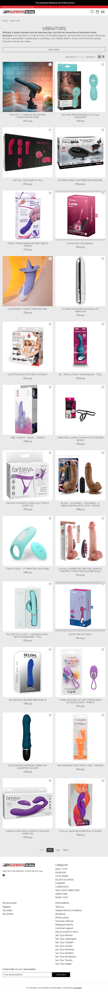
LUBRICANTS (62, 887)
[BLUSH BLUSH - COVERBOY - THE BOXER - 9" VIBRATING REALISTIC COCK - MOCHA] (80, 475)
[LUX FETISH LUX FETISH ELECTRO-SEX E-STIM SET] (28, 347)
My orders (7, 910)
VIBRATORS (61, 894)
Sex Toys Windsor (64, 935)
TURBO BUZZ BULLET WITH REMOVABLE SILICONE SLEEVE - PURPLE (80, 701)
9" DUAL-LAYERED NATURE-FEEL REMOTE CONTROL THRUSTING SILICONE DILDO (80, 570)
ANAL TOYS (61, 869)
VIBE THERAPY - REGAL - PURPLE (27, 437)
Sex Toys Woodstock (65, 956)
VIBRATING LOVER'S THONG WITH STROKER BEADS (80, 438)
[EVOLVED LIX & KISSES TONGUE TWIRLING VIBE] (28, 281)
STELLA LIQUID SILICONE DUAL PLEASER (80, 831)
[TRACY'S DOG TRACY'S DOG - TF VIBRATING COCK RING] (28, 541)
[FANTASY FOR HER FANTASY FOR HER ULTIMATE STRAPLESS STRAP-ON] (28, 803)
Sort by (82, 57)
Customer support (64, 928)
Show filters (54, 49)
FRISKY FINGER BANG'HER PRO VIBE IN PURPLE (28, 244)
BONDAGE (60, 872)
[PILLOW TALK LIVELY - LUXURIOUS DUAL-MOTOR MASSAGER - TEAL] (28, 606)
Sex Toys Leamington (66, 939)
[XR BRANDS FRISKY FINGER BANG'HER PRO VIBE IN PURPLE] (28, 216)
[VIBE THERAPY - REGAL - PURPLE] (28, 410)
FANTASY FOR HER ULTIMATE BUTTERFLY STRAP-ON (27, 504)
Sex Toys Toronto (63, 960)
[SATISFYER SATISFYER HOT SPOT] (80, 606)
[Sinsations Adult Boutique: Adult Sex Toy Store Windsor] (19, 12)
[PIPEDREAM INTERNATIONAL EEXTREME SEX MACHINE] (80, 152)
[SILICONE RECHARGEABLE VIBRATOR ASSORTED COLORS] (28, 738)
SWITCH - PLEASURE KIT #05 (28, 180)
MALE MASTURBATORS (67, 890)
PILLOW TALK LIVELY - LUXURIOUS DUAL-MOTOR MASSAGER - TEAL (27, 635)
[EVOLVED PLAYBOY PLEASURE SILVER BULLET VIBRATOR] (80, 281)
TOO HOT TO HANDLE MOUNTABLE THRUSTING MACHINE (27, 116)
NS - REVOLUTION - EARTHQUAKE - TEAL (80, 374)
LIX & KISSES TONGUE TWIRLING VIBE (27, 309)
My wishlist (8, 914)
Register (7, 907)
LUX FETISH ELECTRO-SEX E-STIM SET (28, 374)
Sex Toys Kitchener (64, 949)
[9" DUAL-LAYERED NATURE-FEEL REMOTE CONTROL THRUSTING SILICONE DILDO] (80, 541)
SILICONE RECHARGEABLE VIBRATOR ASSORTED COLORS (27, 766)
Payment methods (64, 921)
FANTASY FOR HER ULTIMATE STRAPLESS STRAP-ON (27, 832)
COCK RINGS (61, 876)
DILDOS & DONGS (64, 879)
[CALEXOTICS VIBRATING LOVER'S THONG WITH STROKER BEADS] (80, 410)
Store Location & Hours (66, 932)
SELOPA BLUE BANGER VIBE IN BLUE (27, 700)
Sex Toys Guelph (63, 964)
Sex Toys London (63, 946)
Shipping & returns (64, 924)
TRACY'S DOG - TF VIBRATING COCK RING (27, 569)
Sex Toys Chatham (64, 942)
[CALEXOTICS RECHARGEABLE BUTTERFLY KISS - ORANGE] (80, 738)
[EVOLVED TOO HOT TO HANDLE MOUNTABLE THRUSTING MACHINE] (28, 87)
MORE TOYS (61, 897)
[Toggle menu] (102, 12)
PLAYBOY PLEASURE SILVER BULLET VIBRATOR (80, 310)
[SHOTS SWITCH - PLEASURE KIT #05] (28, 152)
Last (57, 850)
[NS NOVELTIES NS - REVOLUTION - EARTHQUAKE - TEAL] (80, 347)
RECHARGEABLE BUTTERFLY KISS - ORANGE (80, 765)
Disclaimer (60, 914)
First (50, 850)
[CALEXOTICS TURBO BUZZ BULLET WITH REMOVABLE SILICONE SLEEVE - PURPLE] (80, 672)
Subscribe (61, 974)
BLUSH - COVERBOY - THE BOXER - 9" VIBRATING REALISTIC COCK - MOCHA (80, 504)
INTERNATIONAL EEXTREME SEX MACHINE (80, 180)
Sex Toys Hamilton (64, 953)
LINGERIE (60, 883)
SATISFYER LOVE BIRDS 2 (80, 243)
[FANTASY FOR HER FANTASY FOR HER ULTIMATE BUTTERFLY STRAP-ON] (28, 475)
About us (59, 907)
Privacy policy (62, 917)
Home (5, 21)
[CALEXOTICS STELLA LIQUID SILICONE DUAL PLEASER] (80, 803)
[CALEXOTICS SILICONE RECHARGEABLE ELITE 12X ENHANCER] (80, 87)
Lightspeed (77, 988)
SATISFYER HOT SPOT (80, 634)
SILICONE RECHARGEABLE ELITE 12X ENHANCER (80, 116)
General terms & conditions (68, 910)
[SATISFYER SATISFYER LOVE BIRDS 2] (80, 216)
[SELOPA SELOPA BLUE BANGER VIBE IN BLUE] (28, 672)
